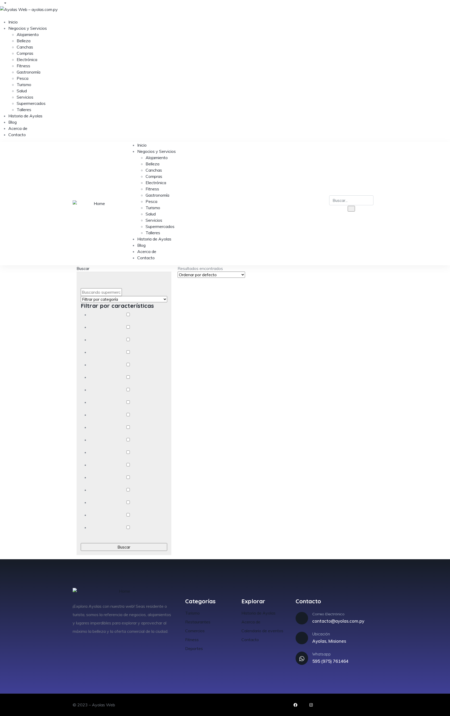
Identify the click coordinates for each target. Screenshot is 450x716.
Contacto (17, 134)
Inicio (13, 22)
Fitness (23, 65)
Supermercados (31, 103)
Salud (22, 90)
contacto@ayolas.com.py (338, 621)
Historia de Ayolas (25, 115)
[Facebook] (295, 705)
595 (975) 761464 (330, 661)
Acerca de (17, 128)
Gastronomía (28, 72)
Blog (12, 122)
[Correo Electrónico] (302, 618)
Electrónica (27, 59)
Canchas (25, 47)
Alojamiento (28, 34)
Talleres (24, 109)
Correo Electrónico (328, 614)
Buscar (83, 268)
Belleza (23, 40)
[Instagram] (311, 705)
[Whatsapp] (302, 658)
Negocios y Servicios (27, 28)
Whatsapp (321, 654)
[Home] (97, 203)
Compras (25, 53)
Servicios (25, 97)
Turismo (24, 84)
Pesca (22, 78)
